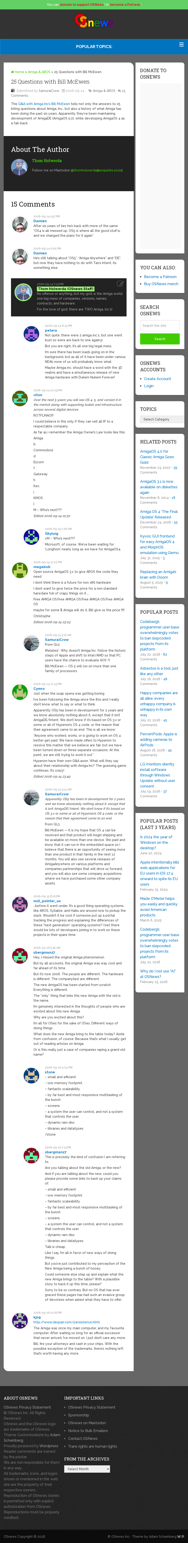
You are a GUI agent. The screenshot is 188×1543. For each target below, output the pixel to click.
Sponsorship (78, 1415)
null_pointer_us (47, 901)
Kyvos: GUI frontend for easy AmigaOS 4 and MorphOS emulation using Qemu (159, 544)
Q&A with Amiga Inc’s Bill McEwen (44, 104)
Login (149, 386)
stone (50, 1072)
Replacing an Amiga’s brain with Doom (158, 575)
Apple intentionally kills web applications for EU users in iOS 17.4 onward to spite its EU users (159, 873)
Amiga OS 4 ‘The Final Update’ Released (159, 514)
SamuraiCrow (49, 91)
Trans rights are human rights (92, 1446)
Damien (40, 221)
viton (37, 395)
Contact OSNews (83, 1438)
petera (51, 330)
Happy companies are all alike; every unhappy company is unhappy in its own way (159, 704)
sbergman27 (44, 952)
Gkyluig (51, 533)
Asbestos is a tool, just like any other (159, 671)
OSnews (10, 1536)
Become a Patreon (160, 277)
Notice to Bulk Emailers (88, 1431)
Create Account (157, 379)
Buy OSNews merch (161, 284)
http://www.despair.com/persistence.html (66, 1322)
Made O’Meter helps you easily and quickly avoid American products (158, 906)
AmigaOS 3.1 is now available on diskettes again (158, 487)
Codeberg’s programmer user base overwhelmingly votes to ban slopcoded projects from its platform (159, 635)
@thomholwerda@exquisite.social (97, 170)
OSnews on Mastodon (87, 1423)
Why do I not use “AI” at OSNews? (158, 974)
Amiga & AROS (39, 72)
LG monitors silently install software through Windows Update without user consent (157, 775)
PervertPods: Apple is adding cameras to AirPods (158, 739)
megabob (41, 567)
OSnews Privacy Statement (27, 1407)
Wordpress (48, 1446)
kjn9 (37, 1317)
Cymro (39, 689)
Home (19, 72)
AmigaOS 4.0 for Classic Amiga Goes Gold (157, 457)
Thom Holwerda (47, 160)
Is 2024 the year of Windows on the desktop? (156, 842)
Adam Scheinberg (163, 1536)
